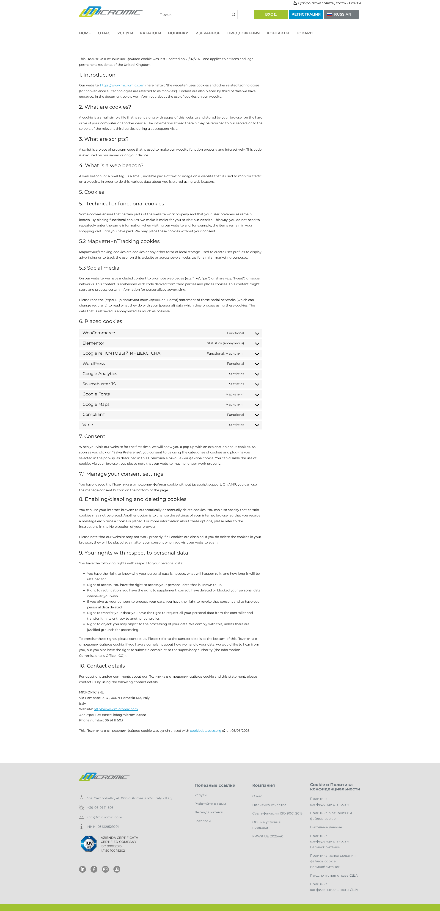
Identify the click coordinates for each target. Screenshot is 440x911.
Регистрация (306, 14)
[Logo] (111, 11)
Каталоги (150, 33)
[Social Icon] (82, 869)
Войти (355, 3)
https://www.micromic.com (122, 85)
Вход (271, 14)
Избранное (207, 33)
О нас (104, 33)
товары (305, 33)
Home (85, 33)
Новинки (178, 33)
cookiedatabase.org (205, 731)
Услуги (125, 33)
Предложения (243, 33)
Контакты (278, 33)
